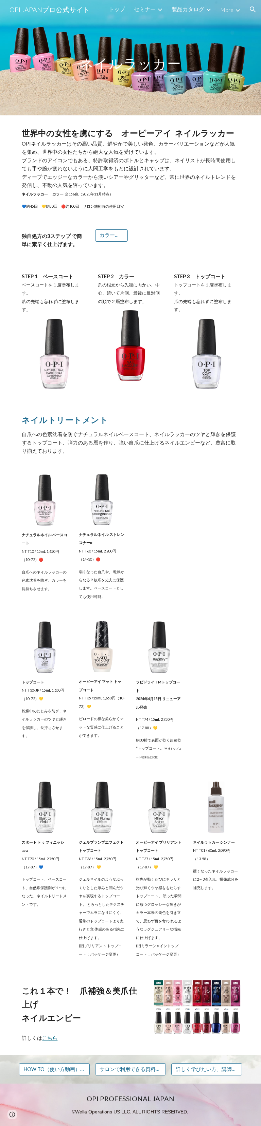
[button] (253, 9)
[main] (130, 57)
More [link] (226, 9)
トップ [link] (117, 9)
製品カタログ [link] (188, 9)
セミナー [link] (145, 9)
